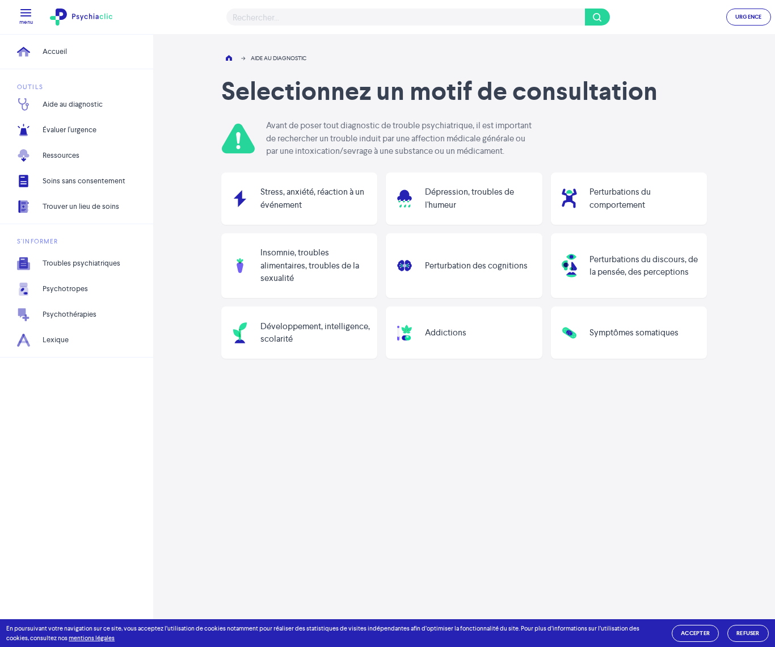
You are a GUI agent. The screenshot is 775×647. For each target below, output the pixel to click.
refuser (748, 633)
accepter (695, 633)
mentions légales (92, 638)
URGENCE (748, 16)
